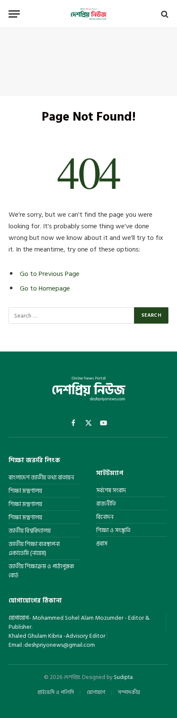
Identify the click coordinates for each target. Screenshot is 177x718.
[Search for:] (72, 315)
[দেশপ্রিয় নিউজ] (88, 14)
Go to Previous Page (49, 273)
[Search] (163, 14)
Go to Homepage (45, 288)
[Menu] (14, 14)
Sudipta (123, 677)
